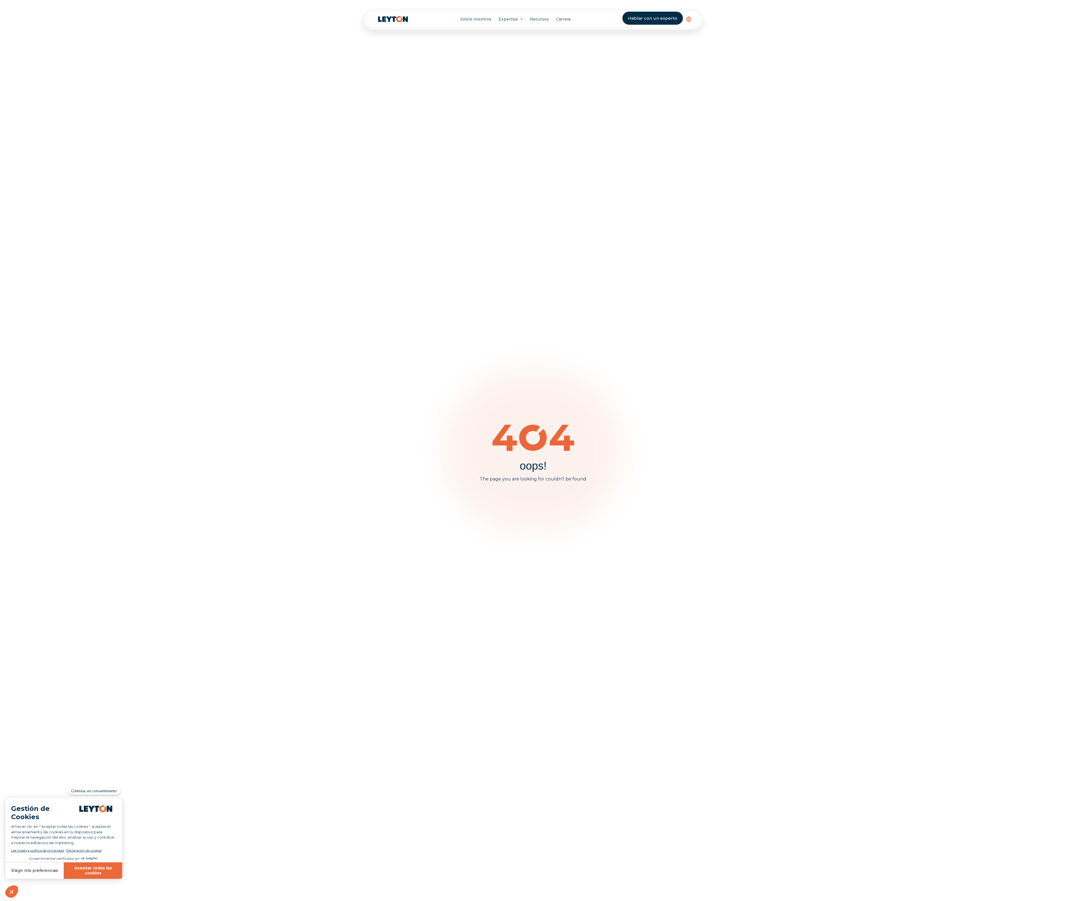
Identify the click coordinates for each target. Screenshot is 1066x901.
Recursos (539, 19)
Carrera (563, 19)
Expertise (508, 19)
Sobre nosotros (475, 19)
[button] (689, 19)
